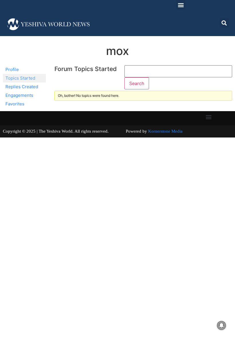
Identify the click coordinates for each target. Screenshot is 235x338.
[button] (180, 4)
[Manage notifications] (221, 325)
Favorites (14, 104)
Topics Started (20, 78)
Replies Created (21, 86)
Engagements (19, 95)
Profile (12, 69)
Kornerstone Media (165, 131)
